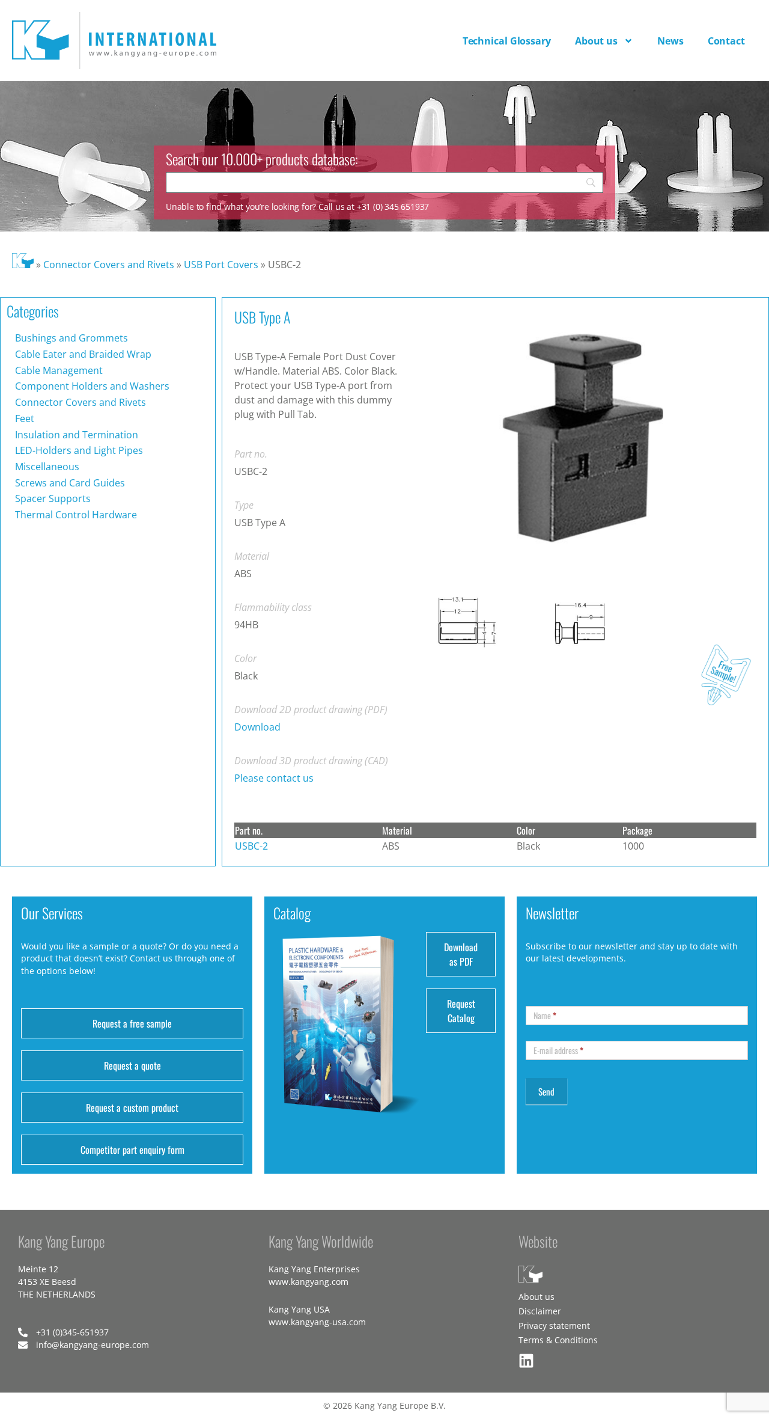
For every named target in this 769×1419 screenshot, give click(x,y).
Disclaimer (539, 1311)
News (670, 41)
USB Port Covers (221, 264)
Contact (726, 41)
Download (257, 727)
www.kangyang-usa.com (317, 1322)
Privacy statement (554, 1325)
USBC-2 (251, 846)
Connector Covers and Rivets (108, 264)
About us (596, 41)
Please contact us (274, 778)
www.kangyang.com (308, 1281)
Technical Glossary (507, 41)
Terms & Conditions (558, 1340)
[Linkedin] (526, 1360)
